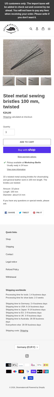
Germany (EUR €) (26, 347)
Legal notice (11, 262)
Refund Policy (12, 269)
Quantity (6, 127)
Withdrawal (11, 277)
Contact (9, 254)
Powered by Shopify (37, 387)
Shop (8, 239)
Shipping (7, 117)
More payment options (27, 157)
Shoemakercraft (22, 387)
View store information (16, 169)
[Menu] (49, 29)
